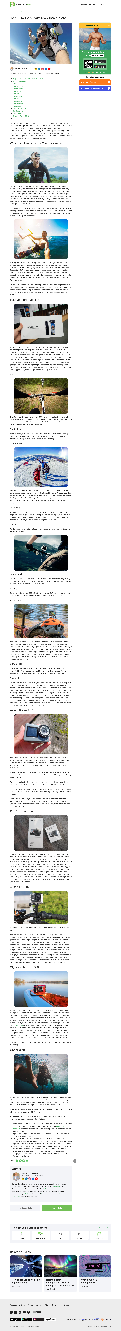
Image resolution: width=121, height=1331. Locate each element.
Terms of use (25, 1326)
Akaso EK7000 (18, 113)
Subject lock (18, 86)
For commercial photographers (92, 88)
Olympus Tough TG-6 (21, 116)
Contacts (100, 4)
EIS (15, 84)
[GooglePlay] (100, 66)
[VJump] (106, 1319)
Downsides (18, 106)
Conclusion (17, 118)
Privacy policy (14, 1326)
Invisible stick (18, 89)
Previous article (25, 1208)
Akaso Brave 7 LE (19, 108)
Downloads (56, 1305)
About (108, 4)
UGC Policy (35, 1326)
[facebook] (46, 68)
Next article (57, 1208)
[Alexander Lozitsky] (12, 69)
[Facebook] (20, 1312)
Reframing (17, 91)
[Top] (74, 1161)
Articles (92, 4)
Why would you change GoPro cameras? (28, 79)
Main (11, 11)
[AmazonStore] (50, 1319)
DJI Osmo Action (19, 111)
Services (83, 4)
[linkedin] (39, 68)
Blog (16, 11)
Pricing (30, 1305)
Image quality (18, 96)
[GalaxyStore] (38, 1319)
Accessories (18, 101)
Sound (16, 94)
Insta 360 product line (21, 81)
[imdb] (35, 68)
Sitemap (67, 1305)
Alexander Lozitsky (32, 1174)
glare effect (18, 1025)
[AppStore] (100, 61)
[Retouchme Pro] (90, 1319)
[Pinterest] (28, 1312)
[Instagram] (11, 1312)
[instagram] (42, 68)
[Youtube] (24, 1312)
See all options (102, 1228)
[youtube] (49, 68)
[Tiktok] (15, 1312)
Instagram (56, 1186)
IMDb (27, 1194)
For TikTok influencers (88, 82)
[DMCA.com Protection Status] (37, 1312)
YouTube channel (48, 1189)
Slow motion (18, 103)
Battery (16, 99)
